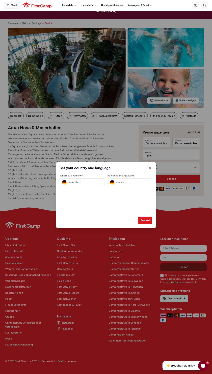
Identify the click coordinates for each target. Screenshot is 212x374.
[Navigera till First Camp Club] (195, 5)
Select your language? (120, 175)
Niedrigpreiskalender (112, 5)
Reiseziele (67, 5)
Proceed (145, 220)
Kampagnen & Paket (138, 5)
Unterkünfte (87, 5)
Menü (14, 5)
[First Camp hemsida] (37, 5)
